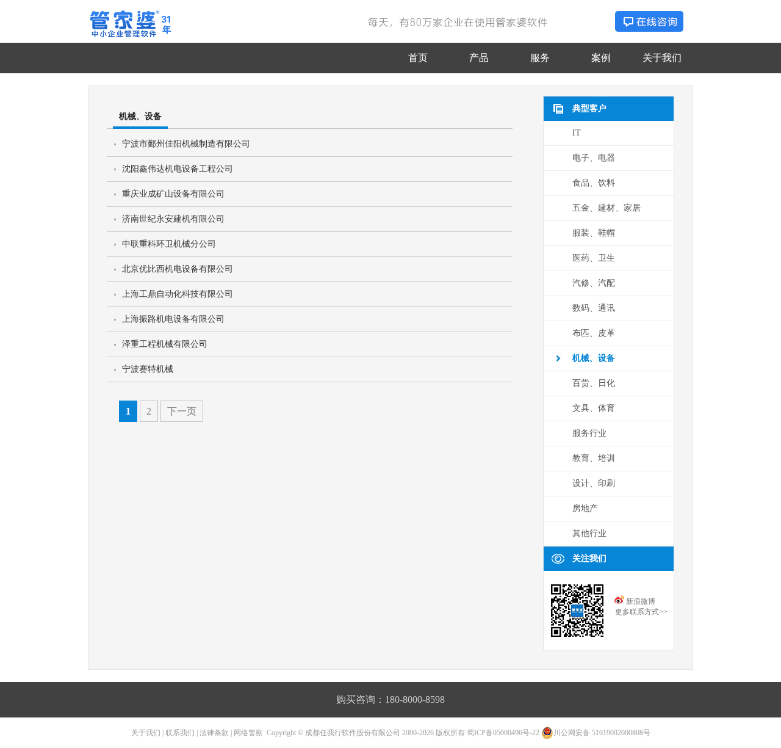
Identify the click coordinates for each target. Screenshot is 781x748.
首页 (418, 58)
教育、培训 (593, 458)
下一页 (181, 411)
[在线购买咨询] (649, 28)
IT (576, 132)
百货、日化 (593, 383)
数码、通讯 (593, 308)
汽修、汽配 (593, 283)
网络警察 (248, 732)
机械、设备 (593, 358)
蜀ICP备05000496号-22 (503, 732)
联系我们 (180, 732)
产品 (479, 58)
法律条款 (214, 732)
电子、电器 (593, 157)
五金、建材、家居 (606, 207)
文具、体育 (593, 408)
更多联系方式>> (641, 612)
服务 (540, 58)
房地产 (585, 508)
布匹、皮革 (593, 333)
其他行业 (589, 533)
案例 (601, 58)
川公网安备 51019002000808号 (601, 732)
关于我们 (662, 58)
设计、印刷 (593, 483)
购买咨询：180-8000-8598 (390, 699)
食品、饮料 (593, 182)
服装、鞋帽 (593, 233)
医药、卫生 (593, 258)
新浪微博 (640, 601)
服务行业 (589, 433)
